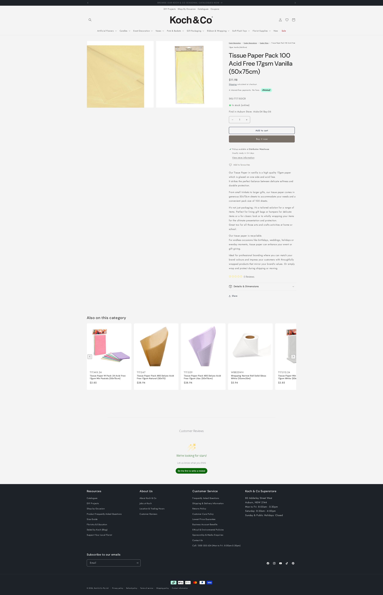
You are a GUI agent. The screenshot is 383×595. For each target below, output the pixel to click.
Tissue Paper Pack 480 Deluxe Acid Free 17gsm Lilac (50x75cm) (202, 377)
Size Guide (92, 519)
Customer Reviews (148, 513)
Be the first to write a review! (191, 470)
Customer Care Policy (203, 513)
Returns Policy (199, 508)
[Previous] (90, 356)
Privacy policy (117, 588)
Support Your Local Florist (99, 535)
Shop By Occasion (187, 8)
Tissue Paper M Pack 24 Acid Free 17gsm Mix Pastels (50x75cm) (108, 377)
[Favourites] (287, 20)
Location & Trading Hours (152, 508)
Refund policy (131, 588)
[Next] (293, 356)
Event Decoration (235, 43)
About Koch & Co (148, 498)
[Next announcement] (295, 3)
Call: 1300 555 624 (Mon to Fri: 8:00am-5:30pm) (216, 545)
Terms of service (146, 588)
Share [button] (234, 295)
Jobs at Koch (146, 503)
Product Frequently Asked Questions (104, 513)
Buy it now (262, 139)
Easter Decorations (250, 43)
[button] (90, 20)
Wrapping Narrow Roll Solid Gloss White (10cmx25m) (248, 377)
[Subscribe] (137, 562)
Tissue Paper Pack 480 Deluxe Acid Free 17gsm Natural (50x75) (155, 377)
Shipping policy (162, 588)
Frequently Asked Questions (205, 498)
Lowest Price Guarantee (203, 519)
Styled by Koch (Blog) (97, 529)
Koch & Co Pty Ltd (101, 588)
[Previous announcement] (88, 3)
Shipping (233, 84)
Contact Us (197, 540)
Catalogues (203, 8)
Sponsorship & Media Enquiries (207, 535)
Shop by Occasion (96, 508)
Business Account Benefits (205, 524)
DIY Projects (170, 8)
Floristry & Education (97, 524)
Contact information (180, 588)
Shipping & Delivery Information (208, 503)
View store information (243, 157)
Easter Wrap (264, 43)
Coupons (215, 8)
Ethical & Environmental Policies (208, 529)
